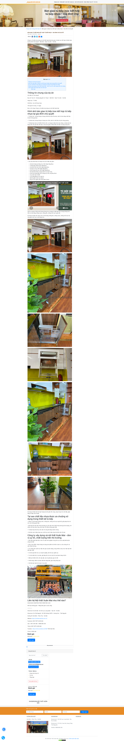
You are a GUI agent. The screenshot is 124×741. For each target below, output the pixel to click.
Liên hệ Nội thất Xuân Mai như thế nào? (37, 87)
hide (49, 79)
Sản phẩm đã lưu (33, 681)
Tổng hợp (32, 677)
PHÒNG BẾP (62, 2)
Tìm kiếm (45, 655)
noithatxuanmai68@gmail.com (36, 664)
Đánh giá (33, 89)
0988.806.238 (35, 662)
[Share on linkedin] (35, 37)
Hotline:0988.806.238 (62, 20)
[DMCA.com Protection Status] (62, 740)
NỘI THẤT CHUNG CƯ (69, 2)
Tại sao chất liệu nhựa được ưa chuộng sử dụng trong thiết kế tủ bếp (44, 84)
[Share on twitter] (37, 37)
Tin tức (96, 2)
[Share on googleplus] (39, 37)
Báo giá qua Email (33, 666)
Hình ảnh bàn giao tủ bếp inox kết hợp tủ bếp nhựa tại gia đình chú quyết (45, 83)
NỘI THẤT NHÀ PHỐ (79, 2)
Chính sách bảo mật (74, 738)
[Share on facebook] (32, 37)
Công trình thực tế (88, 2)
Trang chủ (56, 2)
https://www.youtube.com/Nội (40, 628)
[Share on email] (41, 37)
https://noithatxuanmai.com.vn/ (39, 618)
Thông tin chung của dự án (34, 81)
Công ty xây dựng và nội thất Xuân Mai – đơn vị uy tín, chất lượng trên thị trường (46, 86)
